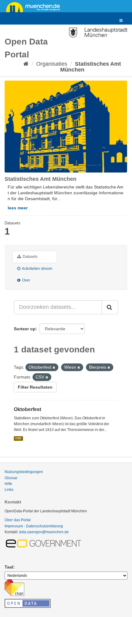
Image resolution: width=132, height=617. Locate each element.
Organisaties (51, 64)
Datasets (29, 256)
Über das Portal (18, 520)
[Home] (26, 64)
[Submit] (110, 307)
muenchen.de (35, 7)
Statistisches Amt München (90, 67)
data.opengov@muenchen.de (44, 532)
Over (25, 280)
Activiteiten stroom (36, 268)
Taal (9, 567)
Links (9, 489)
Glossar (11, 478)
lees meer (18, 207)
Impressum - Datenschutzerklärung (34, 526)
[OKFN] (28, 602)
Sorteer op (25, 328)
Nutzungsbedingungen (24, 472)
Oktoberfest (27, 409)
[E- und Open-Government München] (44, 543)
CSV (18, 438)
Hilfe (8, 484)
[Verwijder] (53, 367)
